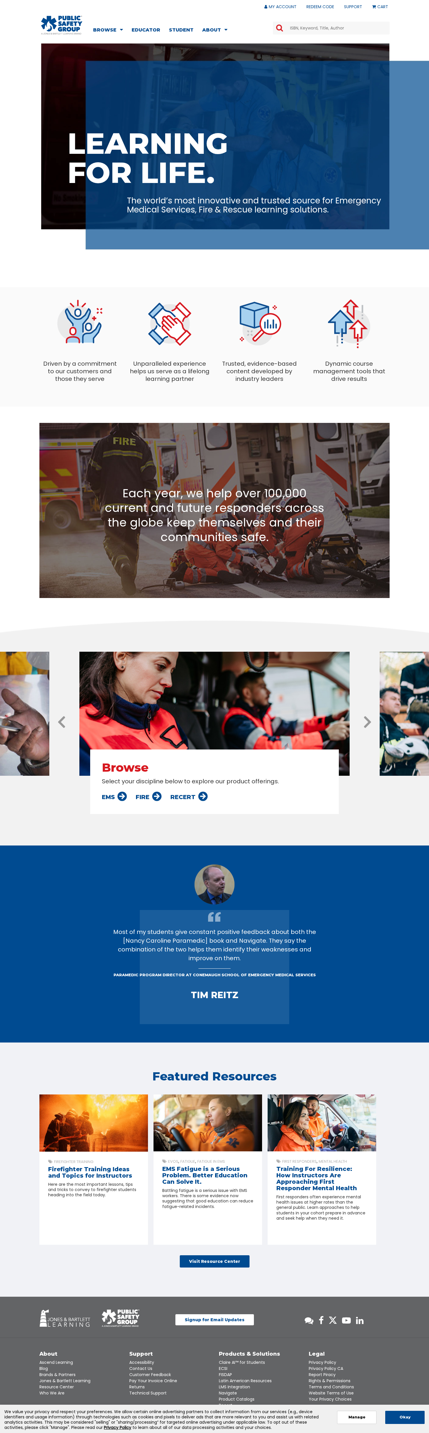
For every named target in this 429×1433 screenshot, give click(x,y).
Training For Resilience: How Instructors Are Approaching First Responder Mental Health (316, 1178)
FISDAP (225, 1375)
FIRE (142, 797)
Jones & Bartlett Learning (64, 1381)
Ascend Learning (56, 1362)
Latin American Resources (245, 1381)
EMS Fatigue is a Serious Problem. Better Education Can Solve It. (204, 1175)
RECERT (183, 797)
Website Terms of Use (331, 1393)
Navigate (228, 1393)
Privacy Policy (322, 1362)
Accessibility (141, 1362)
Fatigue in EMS (211, 1161)
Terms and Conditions (331, 1387)
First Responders (299, 1161)
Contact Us (140, 1368)
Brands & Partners (57, 1375)
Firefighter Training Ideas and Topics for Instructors (90, 1172)
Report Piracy (322, 1375)
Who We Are (51, 1393)
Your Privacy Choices (330, 1399)
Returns (137, 1387)
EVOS (173, 1161)
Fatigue (187, 1161)
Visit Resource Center (214, 1261)
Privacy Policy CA (326, 1368)
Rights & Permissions (329, 1381)
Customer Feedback (150, 1375)
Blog (43, 1368)
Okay (405, 1417)
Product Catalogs (236, 1399)
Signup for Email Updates (215, 1319)
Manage (356, 1417)
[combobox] (331, 28)
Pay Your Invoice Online (153, 1381)
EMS (108, 797)
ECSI (223, 1368)
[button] (61, 722)
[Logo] (61, 25)
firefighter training (73, 1161)
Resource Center (56, 1387)
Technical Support (148, 1393)
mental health (333, 1161)
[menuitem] (109, 30)
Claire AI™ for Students (242, 1362)
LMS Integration (234, 1387)
